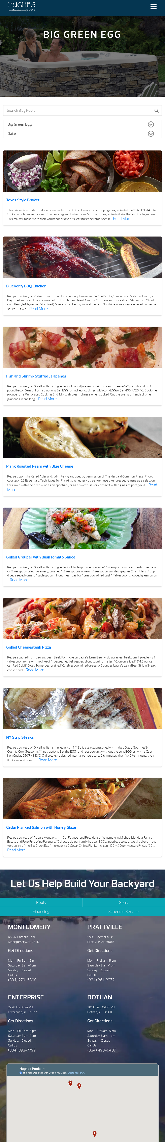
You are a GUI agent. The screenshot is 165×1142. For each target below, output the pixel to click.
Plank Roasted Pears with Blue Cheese (39, 466)
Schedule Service (123, 911)
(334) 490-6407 (101, 1050)
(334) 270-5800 (22, 979)
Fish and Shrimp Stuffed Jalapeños (36, 376)
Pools (41, 902)
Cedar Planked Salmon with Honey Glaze (41, 827)
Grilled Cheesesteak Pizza (28, 647)
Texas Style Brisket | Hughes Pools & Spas (21, 8)
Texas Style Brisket (23, 200)
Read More (122, 218)
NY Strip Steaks (20, 737)
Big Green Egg (19, 124)
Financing (41, 911)
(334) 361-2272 (100, 979)
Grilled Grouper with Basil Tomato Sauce (40, 557)
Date (11, 133)
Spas (123, 902)
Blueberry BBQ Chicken (26, 286)
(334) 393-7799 (22, 1050)
